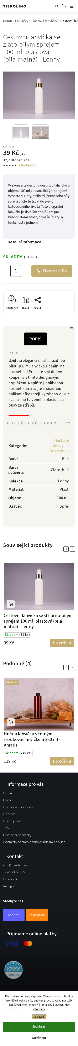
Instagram (10, 886)
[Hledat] (57, 6)
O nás (7, 800)
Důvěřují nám (12, 821)
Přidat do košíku (55, 270)
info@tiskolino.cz (15, 865)
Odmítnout (39, 1038)
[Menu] (72, 6)
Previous (67, 549)
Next (73, 549)
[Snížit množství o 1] (6, 271)
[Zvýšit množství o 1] (25, 271)
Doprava (9, 814)
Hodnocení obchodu (18, 807)
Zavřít (64, 314)
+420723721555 (14, 872)
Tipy (6, 828)
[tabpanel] (39, 601)
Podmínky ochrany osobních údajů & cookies (34, 842)
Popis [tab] (35, 339)
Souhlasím (39, 1027)
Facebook (10, 879)
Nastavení (39, 1017)
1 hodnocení (28, 165)
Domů (7, 793)
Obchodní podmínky (17, 835)
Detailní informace (24, 242)
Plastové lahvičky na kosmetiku (59, 446)
